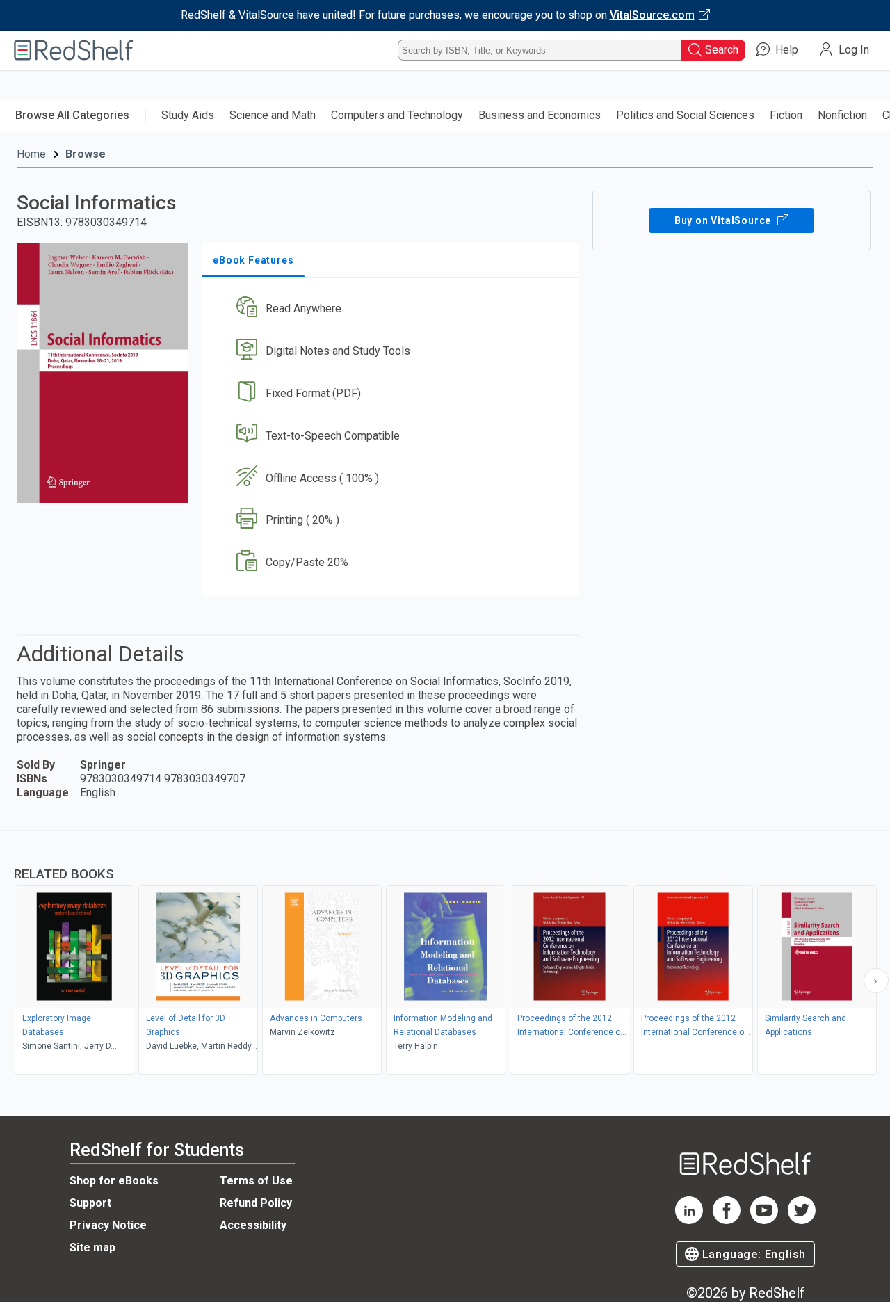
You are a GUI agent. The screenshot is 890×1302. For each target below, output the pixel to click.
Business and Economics (539, 115)
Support (90, 1202)
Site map (92, 1247)
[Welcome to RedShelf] (73, 50)
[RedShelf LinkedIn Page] (689, 1220)
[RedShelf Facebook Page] (727, 1220)
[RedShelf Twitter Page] (802, 1220)
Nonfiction (842, 115)
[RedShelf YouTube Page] (764, 1220)
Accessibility (253, 1225)
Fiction (786, 115)
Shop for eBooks (114, 1180)
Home (31, 154)
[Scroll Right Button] (876, 980)
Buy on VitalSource (724, 220)
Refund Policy (256, 1202)
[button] (393, 309)
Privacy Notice (108, 1225)
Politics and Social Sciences (685, 115)
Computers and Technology (397, 115)
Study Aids (187, 115)
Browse (85, 154)
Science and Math (272, 115)
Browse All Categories (72, 115)
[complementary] (445, 954)
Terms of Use (256, 1180)
